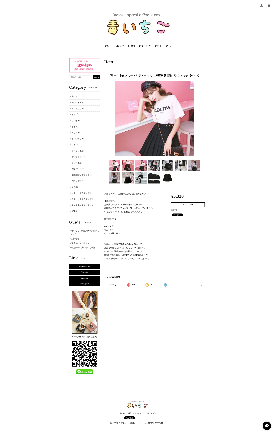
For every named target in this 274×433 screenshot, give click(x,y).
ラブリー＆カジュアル (82, 193)
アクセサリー (78, 108)
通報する (174, 210)
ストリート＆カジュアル (83, 199)
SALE (74, 211)
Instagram (84, 284)
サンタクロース (79, 157)
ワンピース (77, 121)
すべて (113, 285)
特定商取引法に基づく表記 (83, 248)
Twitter (84, 272)
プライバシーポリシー (81, 243)
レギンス (76, 145)
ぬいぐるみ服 (78, 102)
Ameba (84, 278)
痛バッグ (76, 96)
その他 (75, 187)
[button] (163, 46)
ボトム (75, 127)
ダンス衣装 (77, 163)
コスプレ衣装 (78, 151)
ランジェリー (78, 139)
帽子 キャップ (78, 169)
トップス (76, 114)
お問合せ (75, 239)
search (96, 77)
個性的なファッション (82, 175)
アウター (76, 133)
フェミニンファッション (83, 205)
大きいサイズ (78, 181)
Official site (84, 266)
